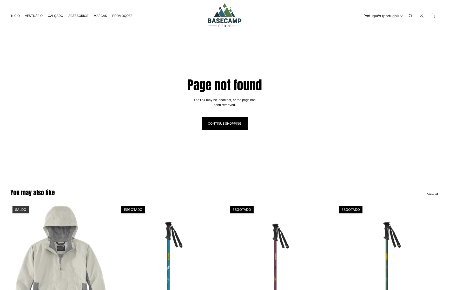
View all (433, 194)
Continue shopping (224, 123)
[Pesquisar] (410, 16)
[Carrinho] (433, 16)
